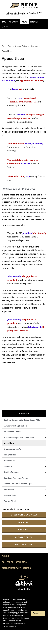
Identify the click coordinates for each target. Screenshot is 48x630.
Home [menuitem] (4, 21)
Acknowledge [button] (38, 613)
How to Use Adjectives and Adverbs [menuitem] (19, 437)
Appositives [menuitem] (9, 443)
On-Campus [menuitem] (13, 21)
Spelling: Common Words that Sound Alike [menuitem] (22, 419)
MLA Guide (24, 522)
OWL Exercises (24, 544)
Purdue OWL (7, 46)
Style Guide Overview (24, 515)
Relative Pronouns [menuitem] (11, 472)
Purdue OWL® (35, 13)
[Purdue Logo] (24, 5)
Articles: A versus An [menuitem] (12, 448)
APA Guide (24, 530)
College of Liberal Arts (17, 13)
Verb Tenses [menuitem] (9, 489)
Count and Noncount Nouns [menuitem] (16, 477)
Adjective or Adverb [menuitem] (12, 431)
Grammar (34, 46)
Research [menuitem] (34, 21)
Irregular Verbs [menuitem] (10, 495)
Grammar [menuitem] (24, 413)
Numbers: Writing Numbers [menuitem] (15, 425)
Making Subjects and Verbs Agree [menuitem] (18, 483)
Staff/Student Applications (16, 568)
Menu (6, 26)
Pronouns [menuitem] (8, 466)
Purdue (5, 555)
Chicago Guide (24, 537)
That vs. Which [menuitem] (10, 501)
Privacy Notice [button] (10, 626)
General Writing (21, 46)
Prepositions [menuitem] (9, 460)
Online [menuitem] (24, 21)
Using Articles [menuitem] (10, 454)
